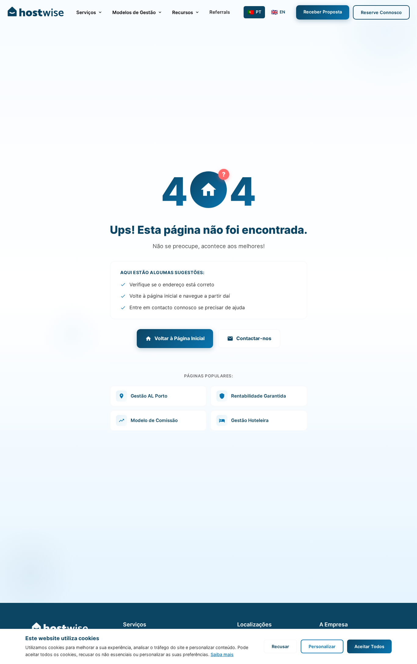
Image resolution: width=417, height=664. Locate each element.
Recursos (182, 12)
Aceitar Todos (369, 646)
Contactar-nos (253, 338)
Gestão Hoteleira (250, 420)
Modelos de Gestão (134, 12)
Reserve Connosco (381, 12)
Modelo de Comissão (154, 420)
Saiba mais (222, 654)
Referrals (219, 12)
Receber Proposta (322, 11)
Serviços (86, 12)
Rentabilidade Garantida (258, 396)
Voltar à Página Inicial (179, 338)
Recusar (280, 646)
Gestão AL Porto (149, 396)
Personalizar (322, 646)
